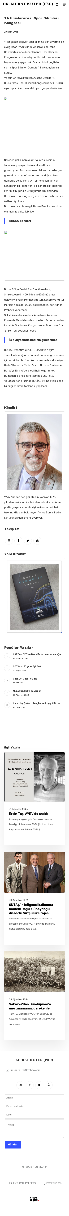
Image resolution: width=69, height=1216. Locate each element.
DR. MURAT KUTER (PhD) (28, 4)
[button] (64, 4)
